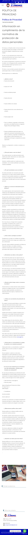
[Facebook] (15, 2)
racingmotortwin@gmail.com (19, 0)
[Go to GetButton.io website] (25, 533)
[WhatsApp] (24, 2)
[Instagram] (21, 2)
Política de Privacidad (12, 20)
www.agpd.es (20, 336)
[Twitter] (18, 2)
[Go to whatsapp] (24, 531)
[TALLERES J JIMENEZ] (14, 5)
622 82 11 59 (7, 0)
